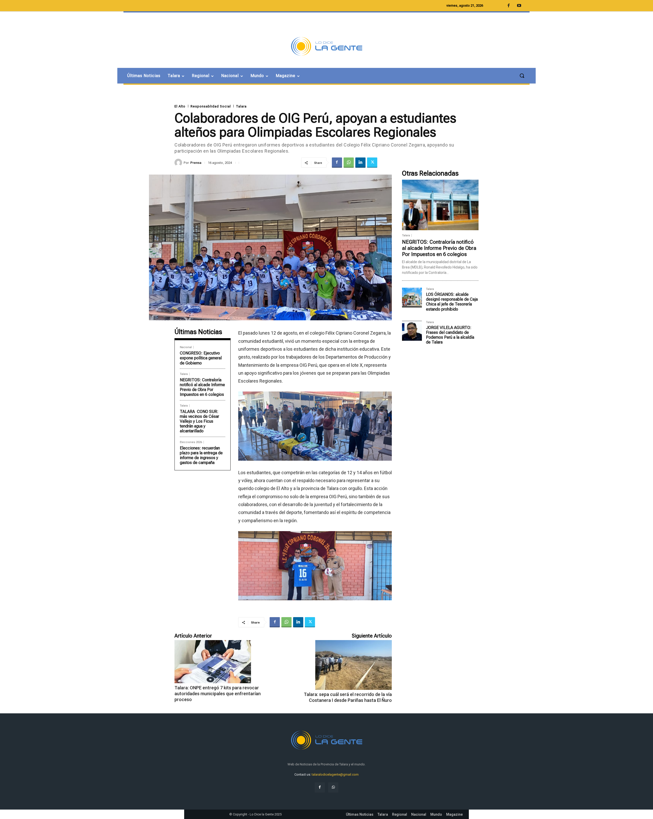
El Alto (179, 106)
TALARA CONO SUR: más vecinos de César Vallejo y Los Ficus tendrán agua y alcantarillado (199, 421)
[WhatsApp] (349, 162)
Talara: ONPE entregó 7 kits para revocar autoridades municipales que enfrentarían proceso (217, 693)
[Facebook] (337, 162)
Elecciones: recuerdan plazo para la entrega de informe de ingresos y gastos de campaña (201, 455)
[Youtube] (519, 6)
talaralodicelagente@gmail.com (335, 774)
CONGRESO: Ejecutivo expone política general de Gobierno (201, 358)
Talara (241, 106)
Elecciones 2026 (191, 442)
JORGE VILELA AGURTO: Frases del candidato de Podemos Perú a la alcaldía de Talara (450, 335)
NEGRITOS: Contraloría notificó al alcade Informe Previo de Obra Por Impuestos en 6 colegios (202, 387)
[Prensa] (179, 162)
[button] (522, 75)
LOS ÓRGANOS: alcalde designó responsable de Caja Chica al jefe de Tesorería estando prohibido (452, 302)
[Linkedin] (360, 162)
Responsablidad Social (211, 106)
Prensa (195, 162)
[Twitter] (372, 162)
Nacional (186, 347)
